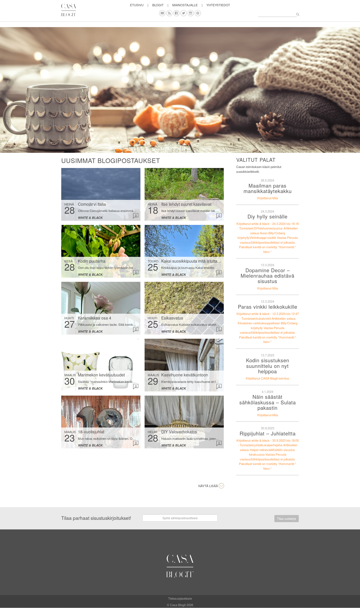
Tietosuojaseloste (180, 598)
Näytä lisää (208, 486)
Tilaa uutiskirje (286, 518)
